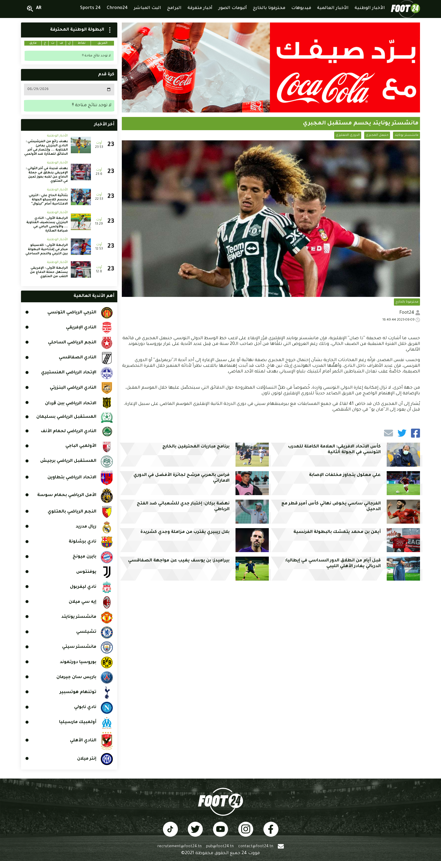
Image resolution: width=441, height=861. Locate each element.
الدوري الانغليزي (348, 135)
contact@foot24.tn (255, 847)
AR (38, 8)
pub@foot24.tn (220, 847)
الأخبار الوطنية (57, 136)
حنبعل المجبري (377, 135)
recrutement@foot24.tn (180, 847)
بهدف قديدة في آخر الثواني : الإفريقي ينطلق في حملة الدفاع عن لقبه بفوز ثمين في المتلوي (47, 175)
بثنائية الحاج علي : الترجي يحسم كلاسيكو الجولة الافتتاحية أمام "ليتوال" (48, 200)
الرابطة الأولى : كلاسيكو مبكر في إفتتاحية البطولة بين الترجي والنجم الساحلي (47, 250)
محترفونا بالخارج (406, 302)
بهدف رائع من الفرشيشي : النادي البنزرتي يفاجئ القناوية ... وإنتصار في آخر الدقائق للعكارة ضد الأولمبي (46, 148)
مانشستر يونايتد (406, 135)
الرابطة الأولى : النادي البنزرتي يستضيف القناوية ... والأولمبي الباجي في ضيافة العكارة (47, 225)
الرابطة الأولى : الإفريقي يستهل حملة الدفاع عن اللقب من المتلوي (49, 272)
